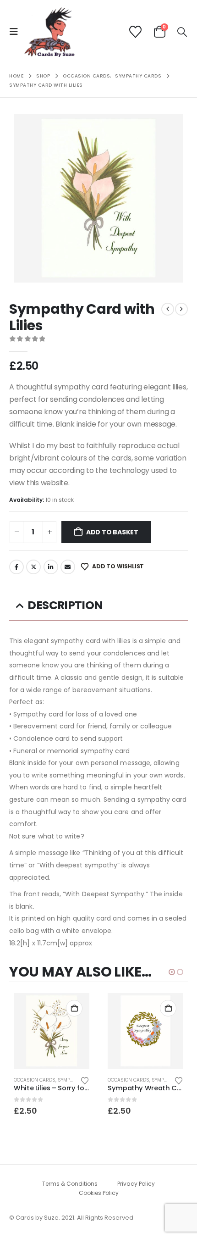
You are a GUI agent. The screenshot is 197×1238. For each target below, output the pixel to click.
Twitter (33, 567)
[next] (181, 309)
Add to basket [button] (74, 1008)
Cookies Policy (99, 1193)
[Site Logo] (50, 32)
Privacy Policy (136, 1184)
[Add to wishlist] (84, 1080)
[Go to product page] (51, 1031)
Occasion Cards (34, 1080)
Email (67, 567)
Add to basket (112, 532)
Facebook (16, 567)
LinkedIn (51, 567)
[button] (16, 31)
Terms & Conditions (70, 1184)
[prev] (167, 309)
